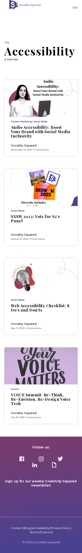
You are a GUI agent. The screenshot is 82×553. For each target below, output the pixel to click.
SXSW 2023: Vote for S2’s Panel (35, 218)
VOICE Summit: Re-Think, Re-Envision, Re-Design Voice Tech (41, 399)
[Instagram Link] (41, 459)
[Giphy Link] (54, 465)
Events (15, 389)
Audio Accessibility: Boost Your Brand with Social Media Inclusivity (40, 131)
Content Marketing (21, 121)
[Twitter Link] (60, 459)
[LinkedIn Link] (34, 465)
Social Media (40, 121)
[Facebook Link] (21, 459)
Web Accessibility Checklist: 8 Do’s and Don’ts (40, 307)
